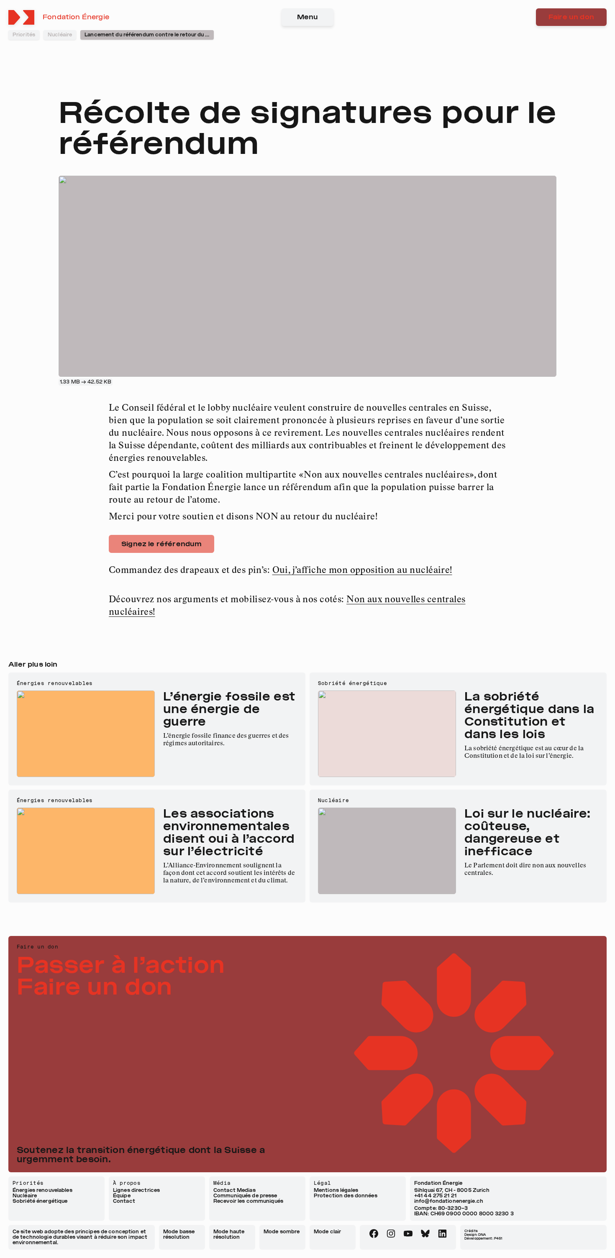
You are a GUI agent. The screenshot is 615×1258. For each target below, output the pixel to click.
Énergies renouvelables (42, 1190)
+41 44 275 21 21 (435, 1196)
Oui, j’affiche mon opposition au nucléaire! (362, 570)
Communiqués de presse (245, 1196)
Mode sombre (282, 1232)
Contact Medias (234, 1190)
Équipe (122, 1196)
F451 (498, 1238)
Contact (124, 1201)
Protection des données (345, 1196)
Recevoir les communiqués (248, 1201)
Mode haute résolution (228, 1234)
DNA (482, 1235)
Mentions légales (336, 1190)
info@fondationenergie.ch (448, 1201)
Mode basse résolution (179, 1234)
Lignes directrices (136, 1190)
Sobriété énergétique (40, 1201)
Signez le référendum (161, 544)
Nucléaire (25, 1196)
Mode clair (327, 1232)
